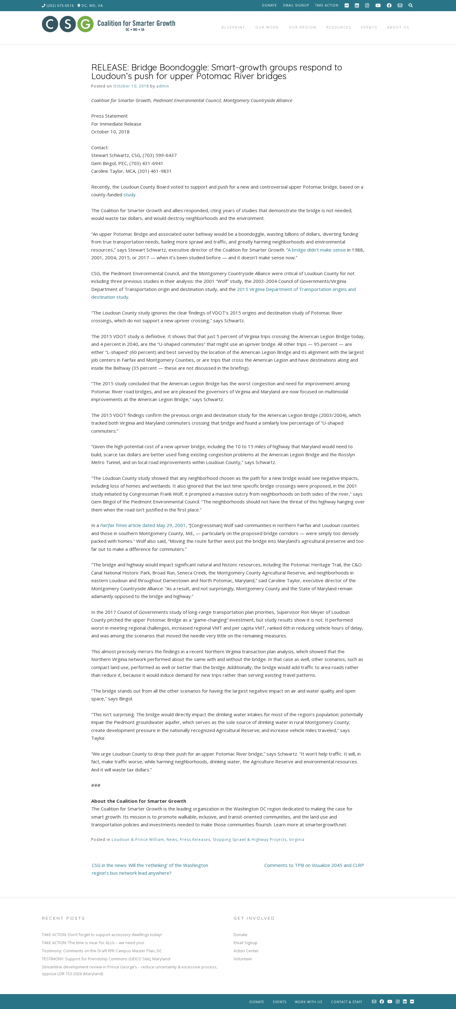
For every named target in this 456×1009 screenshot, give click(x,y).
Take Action (326, 5)
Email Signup (296, 5)
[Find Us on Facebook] (389, 5)
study (129, 194)
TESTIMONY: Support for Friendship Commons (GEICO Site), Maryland (106, 959)
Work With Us (308, 1002)
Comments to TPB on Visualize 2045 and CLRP (314, 865)
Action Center (246, 950)
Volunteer (243, 959)
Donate (269, 5)
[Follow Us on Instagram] (367, 5)
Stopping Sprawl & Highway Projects (250, 839)
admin (162, 86)
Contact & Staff (346, 1002)
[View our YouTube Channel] (378, 5)
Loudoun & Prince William (138, 839)
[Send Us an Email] (400, 5)
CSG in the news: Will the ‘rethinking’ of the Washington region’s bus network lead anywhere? (150, 869)
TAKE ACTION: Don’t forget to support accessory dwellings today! (102, 934)
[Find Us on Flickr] (347, 5)
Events (279, 1002)
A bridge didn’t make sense (317, 250)
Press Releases (195, 839)
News (172, 839)
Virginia (297, 839)
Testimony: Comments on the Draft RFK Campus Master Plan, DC (102, 950)
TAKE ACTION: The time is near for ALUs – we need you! (93, 942)
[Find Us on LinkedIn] (357, 5)
